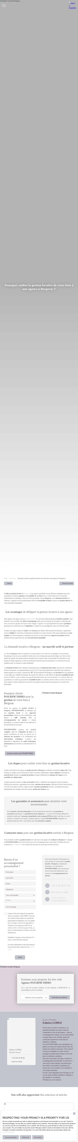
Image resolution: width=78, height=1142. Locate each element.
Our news (12, 578)
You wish (8, 900)
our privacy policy (8, 1132)
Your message (11, 907)
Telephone (9, 889)
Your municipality (12, 895)
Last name (9, 878)
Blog (5, 578)
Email (8, 884)
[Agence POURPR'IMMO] (72, 5)
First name (9, 872)
